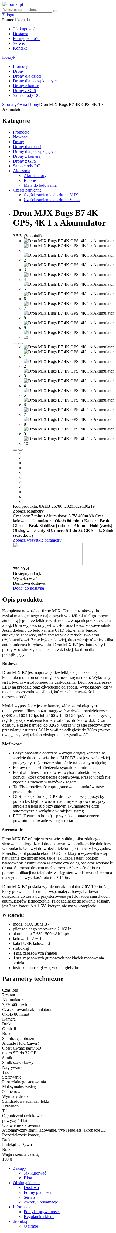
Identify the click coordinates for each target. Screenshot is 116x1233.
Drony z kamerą (26, 85)
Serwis (19, 43)
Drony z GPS (24, 90)
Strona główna (15, 104)
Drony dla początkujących (35, 81)
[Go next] (20, 343)
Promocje (21, 66)
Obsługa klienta (26, 1182)
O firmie (31, 1226)
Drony (18, 71)
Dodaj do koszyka (28, 588)
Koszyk (8, 57)
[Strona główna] (12, 4)
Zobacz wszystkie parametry (37, 540)
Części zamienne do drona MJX (51, 195)
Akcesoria (21, 170)
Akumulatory (35, 175)
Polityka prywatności (42, 1211)
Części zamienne (27, 190)
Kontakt (20, 48)
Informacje (22, 1207)
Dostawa (20, 33)
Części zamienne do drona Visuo (52, 199)
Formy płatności (26, 38)
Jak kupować (24, 29)
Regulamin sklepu (39, 1216)
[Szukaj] (55, 11)
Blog (28, 1178)
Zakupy (19, 1168)
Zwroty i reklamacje (41, 1202)
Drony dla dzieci (27, 76)
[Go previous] (15, 343)
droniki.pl (21, 1221)
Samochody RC (26, 95)
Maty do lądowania (40, 185)
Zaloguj (8, 15)
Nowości (20, 137)
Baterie (30, 180)
